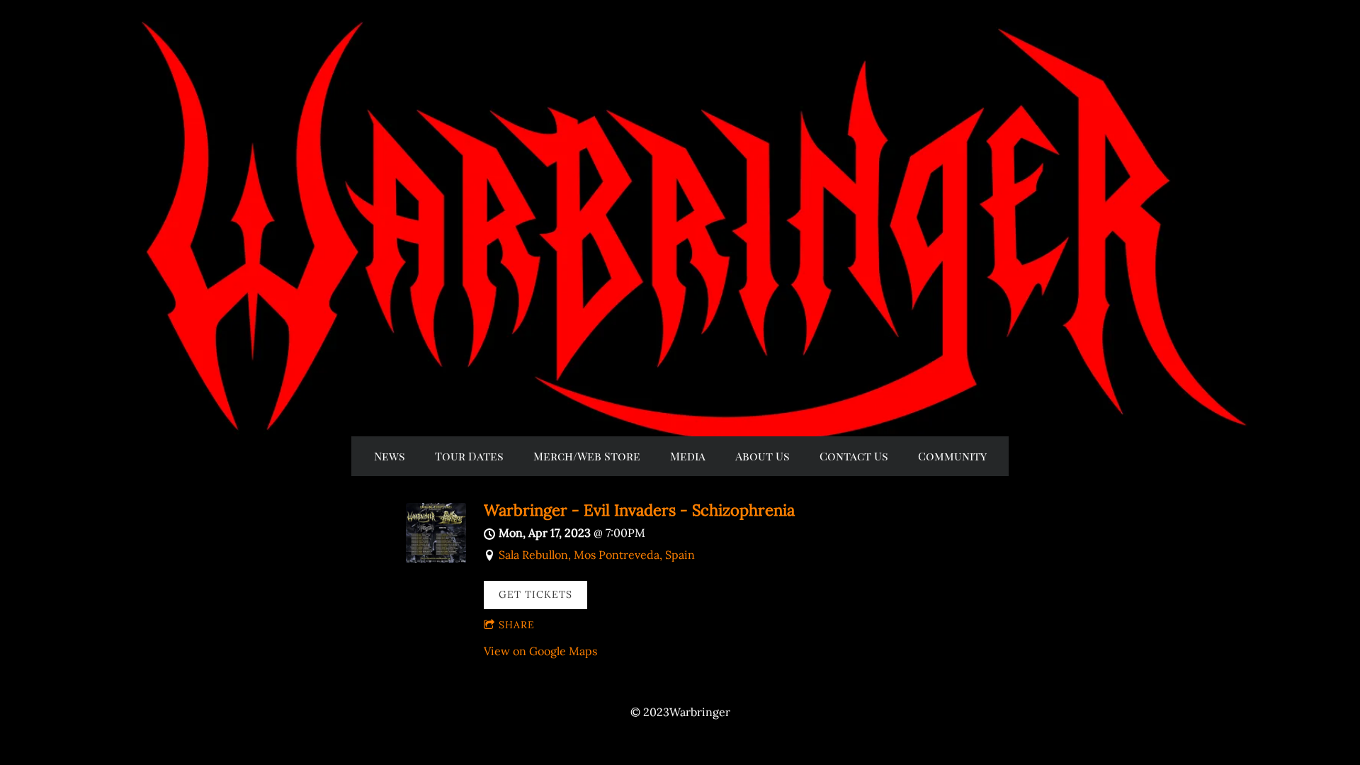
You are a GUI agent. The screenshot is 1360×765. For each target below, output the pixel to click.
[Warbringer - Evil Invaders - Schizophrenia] (436, 559)
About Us (762, 455)
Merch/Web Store (586, 455)
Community (952, 455)
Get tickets (535, 594)
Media (688, 455)
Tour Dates (469, 455)
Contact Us (854, 455)
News (389, 455)
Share (517, 624)
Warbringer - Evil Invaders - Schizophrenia (639, 510)
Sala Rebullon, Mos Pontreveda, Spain (597, 555)
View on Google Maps (540, 651)
